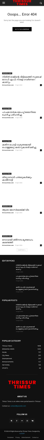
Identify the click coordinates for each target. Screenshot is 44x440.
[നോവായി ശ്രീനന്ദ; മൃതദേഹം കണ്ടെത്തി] (22, 227)
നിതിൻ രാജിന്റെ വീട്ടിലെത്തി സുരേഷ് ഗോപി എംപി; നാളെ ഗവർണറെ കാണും (21, 79)
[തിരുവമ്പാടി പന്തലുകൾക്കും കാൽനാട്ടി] (22, 165)
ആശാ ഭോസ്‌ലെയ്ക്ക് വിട (15, 210)
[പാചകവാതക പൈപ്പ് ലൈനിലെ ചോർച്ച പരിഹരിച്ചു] (22, 99)
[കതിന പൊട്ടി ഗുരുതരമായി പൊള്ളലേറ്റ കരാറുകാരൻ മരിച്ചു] (22, 132)
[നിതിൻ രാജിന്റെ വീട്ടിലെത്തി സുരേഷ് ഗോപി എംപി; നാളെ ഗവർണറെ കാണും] (22, 64)
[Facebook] (17, 421)
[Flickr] (22, 421)
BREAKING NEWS (7, 73)
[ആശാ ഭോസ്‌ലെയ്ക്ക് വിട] (22, 197)
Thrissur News (7, 108)
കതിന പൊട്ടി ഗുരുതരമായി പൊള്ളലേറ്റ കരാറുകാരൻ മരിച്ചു (19, 146)
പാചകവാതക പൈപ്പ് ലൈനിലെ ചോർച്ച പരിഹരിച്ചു (19, 113)
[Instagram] (27, 421)
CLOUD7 (22, 433)
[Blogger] (11, 421)
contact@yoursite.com (18, 406)
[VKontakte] (32, 421)
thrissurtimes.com (8, 85)
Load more (21, 250)
